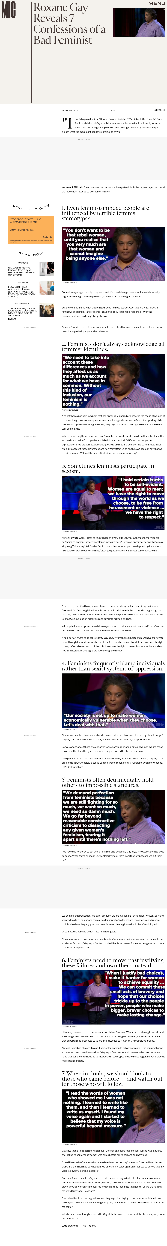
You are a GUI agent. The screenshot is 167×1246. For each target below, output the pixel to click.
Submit (47, 237)
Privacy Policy (13, 242)
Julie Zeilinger (71, 110)
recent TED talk (74, 187)
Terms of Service (44, 240)
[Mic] (9, 9)
